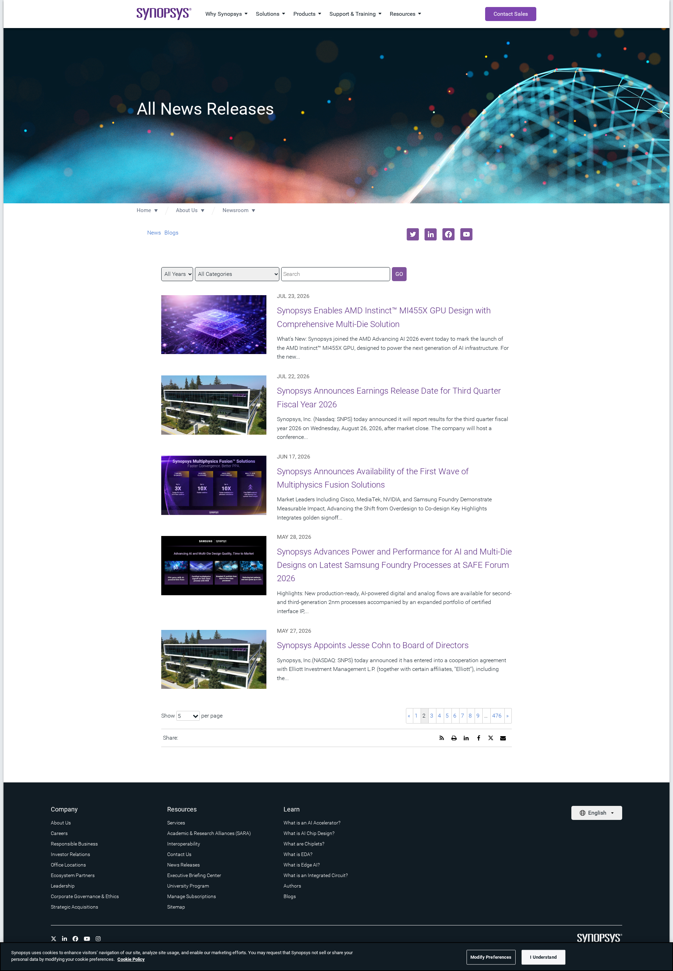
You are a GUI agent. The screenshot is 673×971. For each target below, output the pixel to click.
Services (176, 823)
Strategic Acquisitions (74, 907)
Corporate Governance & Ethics (85, 896)
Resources (402, 14)
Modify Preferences (490, 957)
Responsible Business (74, 844)
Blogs (171, 232)
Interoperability (183, 844)
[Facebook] (75, 939)
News (154, 232)
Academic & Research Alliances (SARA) (209, 833)
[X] (53, 939)
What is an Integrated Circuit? (316, 875)
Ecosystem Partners (73, 875)
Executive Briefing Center (194, 875)
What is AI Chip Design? (309, 833)
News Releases (183, 865)
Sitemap (176, 907)
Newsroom (236, 210)
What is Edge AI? (302, 865)
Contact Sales (511, 14)
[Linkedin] (64, 939)
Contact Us (179, 854)
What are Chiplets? (304, 844)
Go (399, 274)
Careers (59, 833)
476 (497, 715)
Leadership (63, 886)
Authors (292, 886)
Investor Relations (70, 854)
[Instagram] (98, 939)
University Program (188, 886)
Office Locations (68, 865)
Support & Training (352, 14)
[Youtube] (87, 939)
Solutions (267, 14)
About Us (187, 210)
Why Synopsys (223, 14)
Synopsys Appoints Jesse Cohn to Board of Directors (373, 645)
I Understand (543, 957)
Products (304, 14)
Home (144, 210)
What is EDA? (298, 854)
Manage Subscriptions (191, 896)
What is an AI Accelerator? (312, 823)
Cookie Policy (131, 959)
